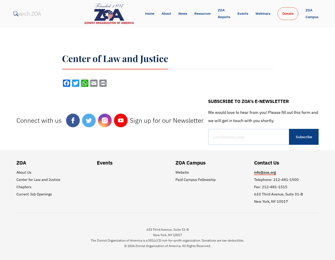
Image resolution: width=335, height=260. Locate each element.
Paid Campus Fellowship (195, 179)
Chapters (23, 187)
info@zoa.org (265, 172)
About (166, 13)
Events (242, 13)
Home (149, 13)
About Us (23, 172)
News (182, 13)
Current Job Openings (34, 194)
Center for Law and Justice (38, 179)
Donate (288, 13)
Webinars (262, 13)
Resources (202, 13)
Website (182, 172)
